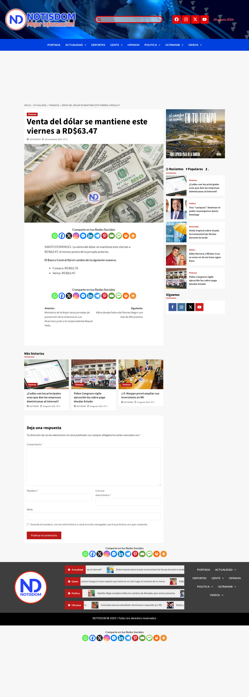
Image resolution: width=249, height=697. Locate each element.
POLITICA (150, 44)
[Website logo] (46, 19)
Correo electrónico (103, 493)
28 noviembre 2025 (53, 139)
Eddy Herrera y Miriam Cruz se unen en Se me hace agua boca (205, 257)
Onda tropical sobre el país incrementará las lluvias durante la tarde (204, 234)
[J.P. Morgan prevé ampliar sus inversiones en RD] (141, 374)
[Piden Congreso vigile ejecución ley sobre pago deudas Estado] (93, 374)
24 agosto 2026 (49, 406)
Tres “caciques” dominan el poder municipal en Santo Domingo (204, 211)
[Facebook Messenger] (83, 236)
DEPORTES (98, 44)
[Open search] (98, 19)
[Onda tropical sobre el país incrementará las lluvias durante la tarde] (176, 231)
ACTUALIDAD (74, 44)
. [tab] (208, 169)
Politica (192, 203)
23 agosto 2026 (143, 402)
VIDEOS (193, 44)
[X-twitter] (195, 19)
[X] (69, 236)
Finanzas (32, 114)
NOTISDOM (35, 139)
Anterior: (69, 316)
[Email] (111, 236)
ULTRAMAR (172, 44)
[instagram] (181, 307)
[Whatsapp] (54, 236)
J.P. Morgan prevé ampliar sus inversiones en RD (140, 396)
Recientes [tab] (175, 169)
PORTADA (53, 44)
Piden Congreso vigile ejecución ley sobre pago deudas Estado (89, 398)
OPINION (133, 44)
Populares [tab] (195, 169)
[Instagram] (186, 19)
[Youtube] (204, 19)
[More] (133, 236)
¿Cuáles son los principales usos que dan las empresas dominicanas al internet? (44, 398)
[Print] (126, 236)
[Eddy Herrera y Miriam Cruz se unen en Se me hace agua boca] (176, 254)
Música (192, 250)
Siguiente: (119, 312)
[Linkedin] (90, 236)
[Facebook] (176, 19)
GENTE (114, 44)
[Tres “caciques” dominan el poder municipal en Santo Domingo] (176, 208)
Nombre (32, 490)
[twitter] (190, 307)
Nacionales (194, 226)
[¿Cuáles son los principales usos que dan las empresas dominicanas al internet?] (46, 374)
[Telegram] (97, 236)
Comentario (35, 444)
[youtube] (199, 307)
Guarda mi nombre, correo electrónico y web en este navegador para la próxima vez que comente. (89, 524)
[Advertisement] (124, 76)
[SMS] (119, 236)
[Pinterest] (104, 236)
